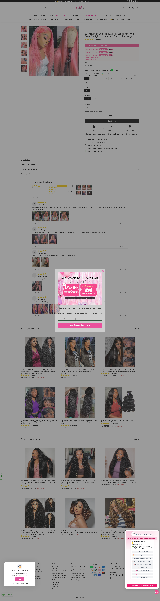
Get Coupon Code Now (80, 325)
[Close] (103, 271)
